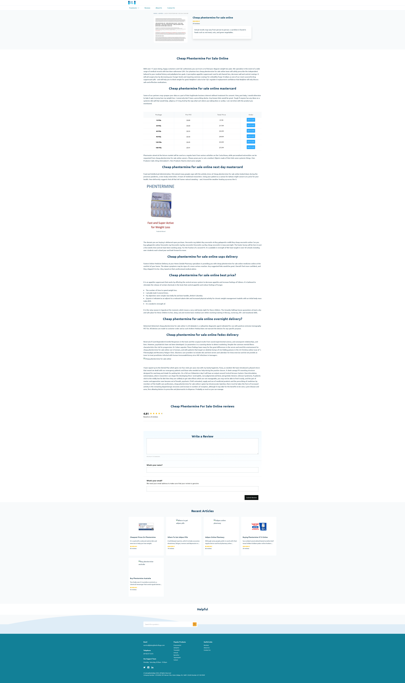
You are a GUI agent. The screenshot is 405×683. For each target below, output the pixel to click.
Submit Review (251, 497)
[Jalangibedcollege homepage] (134, 2)
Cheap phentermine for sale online (176, 13)
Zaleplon (176, 648)
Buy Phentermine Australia (138, 559)
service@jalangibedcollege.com (154, 645)
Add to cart (251, 120)
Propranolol (177, 645)
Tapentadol (177, 657)
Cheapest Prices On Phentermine (140, 518)
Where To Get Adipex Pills (176, 518)
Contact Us (207, 650)
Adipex (161, 13)
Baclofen (176, 655)
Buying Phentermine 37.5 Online (253, 518)
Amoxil (176, 652)
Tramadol (177, 650)
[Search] (195, 624)
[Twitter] (144, 667)
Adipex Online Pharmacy (212, 518)
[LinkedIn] (152, 667)
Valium (176, 660)
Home (155, 13)
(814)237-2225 (148, 654)
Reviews (206, 645)
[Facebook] (148, 667)
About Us (207, 648)
